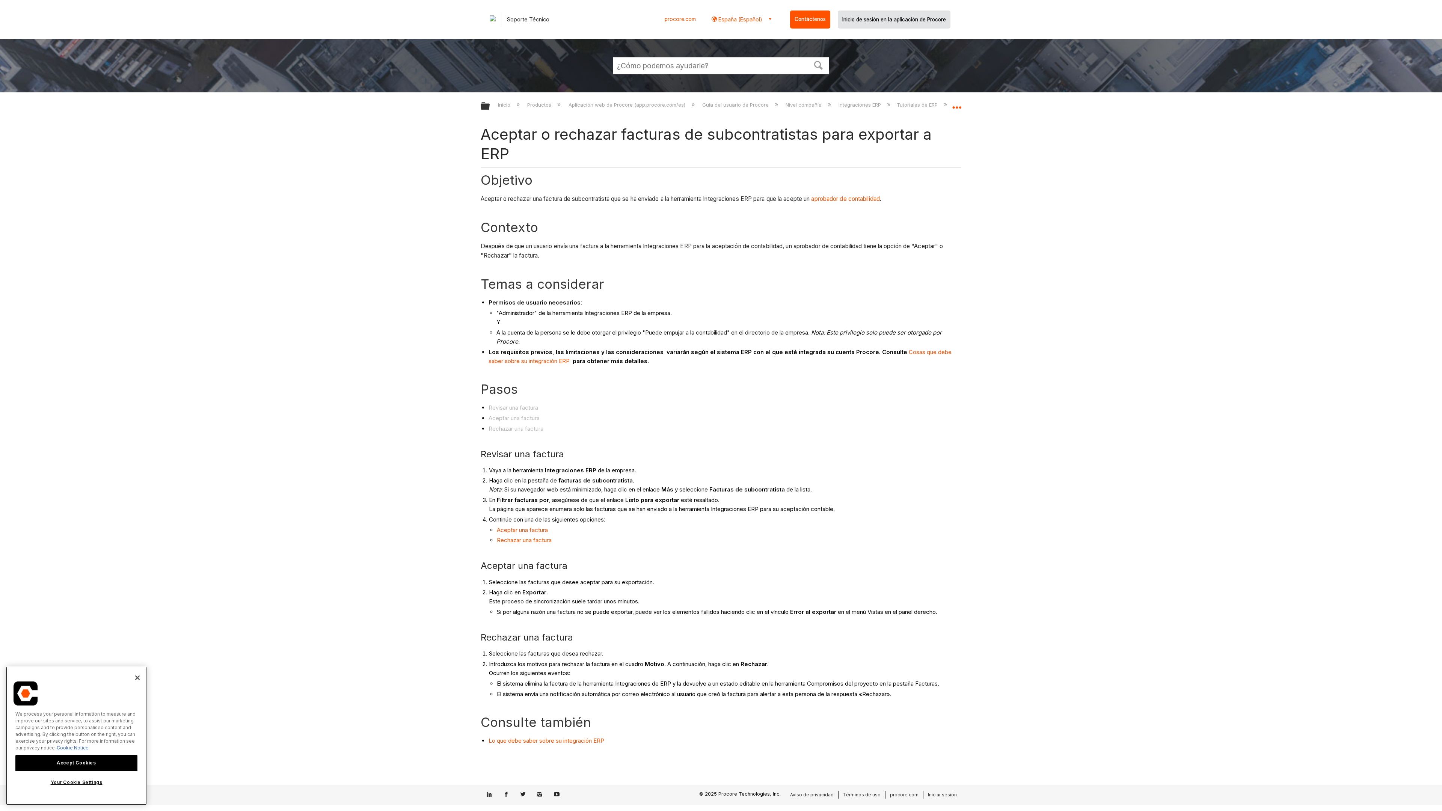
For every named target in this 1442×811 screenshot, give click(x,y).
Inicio (505, 105)
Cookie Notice (73, 748)
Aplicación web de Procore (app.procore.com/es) (627, 105)
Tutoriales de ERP (918, 105)
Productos (540, 105)
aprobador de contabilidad (845, 198)
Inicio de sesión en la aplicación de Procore (894, 20)
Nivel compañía (804, 105)
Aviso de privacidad (812, 794)
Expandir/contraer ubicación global (956, 104)
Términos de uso (862, 794)
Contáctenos (810, 19)
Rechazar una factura (524, 540)
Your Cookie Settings (77, 782)
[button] (818, 64)
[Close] (137, 677)
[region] (76, 735)
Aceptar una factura (522, 530)
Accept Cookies (76, 763)
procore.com (680, 19)
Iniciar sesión (942, 794)
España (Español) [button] (739, 19)
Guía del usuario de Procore (736, 105)
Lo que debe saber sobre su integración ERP (546, 740)
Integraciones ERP (860, 105)
